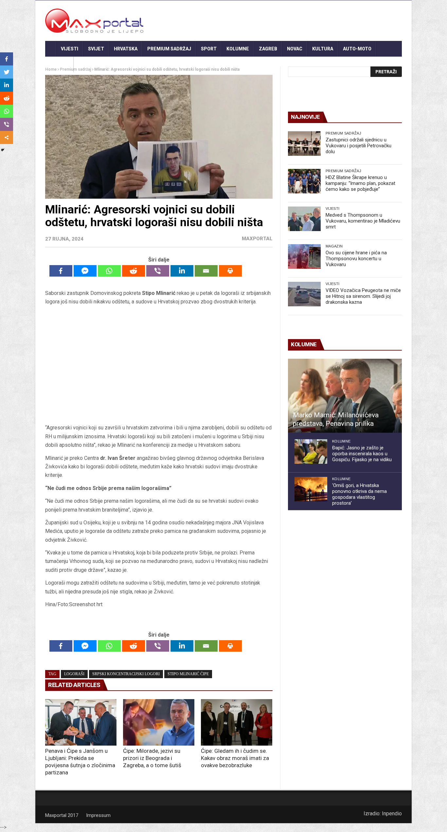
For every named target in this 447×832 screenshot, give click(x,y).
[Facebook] (60, 271)
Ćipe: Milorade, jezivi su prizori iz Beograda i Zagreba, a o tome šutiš (152, 758)
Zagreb (268, 48)
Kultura (322, 48)
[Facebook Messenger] (85, 271)
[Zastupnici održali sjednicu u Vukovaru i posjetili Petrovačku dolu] (304, 143)
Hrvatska (125, 48)
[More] (6, 137)
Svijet (96, 48)
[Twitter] (6, 72)
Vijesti (69, 48)
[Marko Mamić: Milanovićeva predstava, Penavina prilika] (345, 396)
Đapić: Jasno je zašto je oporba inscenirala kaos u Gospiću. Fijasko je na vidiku (362, 453)
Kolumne (237, 48)
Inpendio (392, 813)
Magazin (334, 246)
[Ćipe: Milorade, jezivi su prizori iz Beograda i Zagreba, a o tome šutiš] (158, 722)
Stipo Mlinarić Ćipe (188, 674)
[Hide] (2, 150)
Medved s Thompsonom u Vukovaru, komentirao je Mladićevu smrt (363, 221)
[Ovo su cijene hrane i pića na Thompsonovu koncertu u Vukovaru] (304, 256)
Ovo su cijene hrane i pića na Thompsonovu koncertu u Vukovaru (356, 258)
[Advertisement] (158, 365)
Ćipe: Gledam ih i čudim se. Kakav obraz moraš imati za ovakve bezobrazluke (235, 758)
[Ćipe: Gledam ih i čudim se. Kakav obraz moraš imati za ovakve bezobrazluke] (236, 722)
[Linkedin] (181, 271)
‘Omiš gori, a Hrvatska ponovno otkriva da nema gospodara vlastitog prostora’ (359, 494)
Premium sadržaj (169, 48)
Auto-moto (357, 48)
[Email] (206, 271)
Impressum (98, 815)
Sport (209, 48)
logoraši (74, 674)
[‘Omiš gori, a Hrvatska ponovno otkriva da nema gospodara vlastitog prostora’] (311, 489)
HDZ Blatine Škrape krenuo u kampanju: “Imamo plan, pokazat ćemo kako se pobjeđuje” (360, 183)
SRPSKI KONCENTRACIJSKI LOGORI (126, 674)
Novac (294, 48)
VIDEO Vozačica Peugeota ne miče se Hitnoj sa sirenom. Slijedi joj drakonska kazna (363, 296)
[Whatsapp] (109, 271)
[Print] (230, 271)
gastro (59, 64)
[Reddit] (133, 271)
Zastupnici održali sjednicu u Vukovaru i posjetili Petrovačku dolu (358, 145)
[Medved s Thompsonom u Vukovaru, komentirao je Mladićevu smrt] (304, 219)
